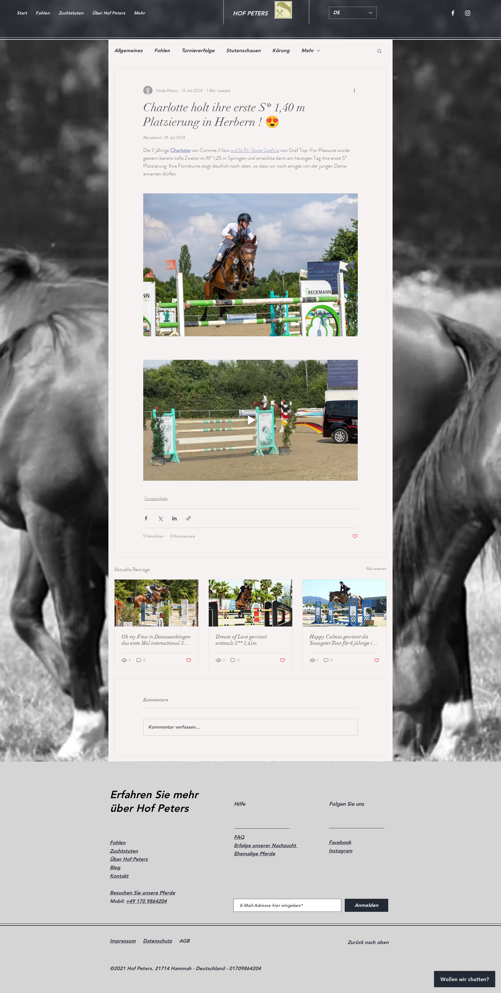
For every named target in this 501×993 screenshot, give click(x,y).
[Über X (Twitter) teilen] (160, 518)
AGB (184, 941)
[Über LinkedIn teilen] (174, 518)
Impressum (123, 941)
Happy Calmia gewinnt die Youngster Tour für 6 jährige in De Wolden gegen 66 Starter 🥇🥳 (344, 639)
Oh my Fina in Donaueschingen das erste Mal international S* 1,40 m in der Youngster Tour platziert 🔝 (156, 639)
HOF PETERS (250, 13)
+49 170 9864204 (146, 901)
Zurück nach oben (368, 942)
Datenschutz (157, 941)
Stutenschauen (243, 50)
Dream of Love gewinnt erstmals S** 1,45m (241, 639)
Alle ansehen (376, 568)
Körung (281, 50)
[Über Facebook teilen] (146, 518)
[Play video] (250, 420)
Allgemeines (128, 50)
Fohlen (162, 50)
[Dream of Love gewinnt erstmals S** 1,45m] (251, 603)
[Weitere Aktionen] (354, 90)
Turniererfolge (198, 50)
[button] (379, 50)
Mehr (307, 50)
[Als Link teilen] (188, 518)
